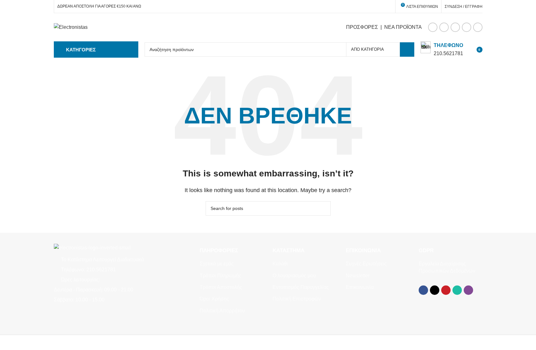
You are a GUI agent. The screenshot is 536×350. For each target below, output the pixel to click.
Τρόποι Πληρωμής (220, 275)
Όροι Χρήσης (214, 298)
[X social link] (444, 27)
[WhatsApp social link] (466, 27)
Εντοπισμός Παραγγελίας (301, 287)
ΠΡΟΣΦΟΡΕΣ (362, 27)
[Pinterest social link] (455, 27)
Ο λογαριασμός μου (294, 275)
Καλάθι (280, 263)
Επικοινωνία (360, 287)
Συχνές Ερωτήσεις (366, 263)
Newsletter (358, 275)
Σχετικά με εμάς (217, 263)
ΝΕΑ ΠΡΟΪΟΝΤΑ (403, 27)
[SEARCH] (407, 49)
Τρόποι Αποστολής (221, 287)
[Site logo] (71, 26)
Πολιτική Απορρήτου (222, 310)
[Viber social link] (477, 27)
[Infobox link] (442, 49)
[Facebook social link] (432, 27)
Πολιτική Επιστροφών (297, 298)
